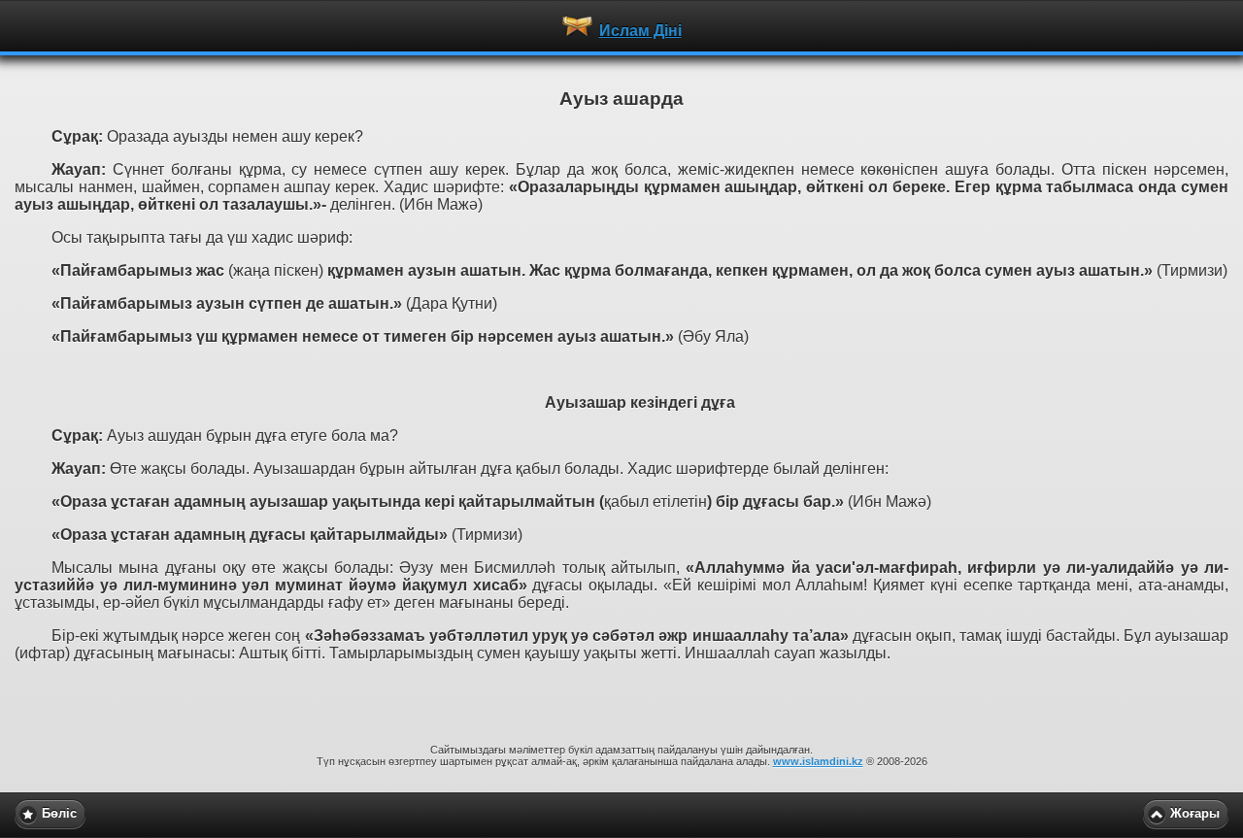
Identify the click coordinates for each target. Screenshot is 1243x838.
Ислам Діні (640, 30)
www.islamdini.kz (818, 761)
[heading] (621, 25)
